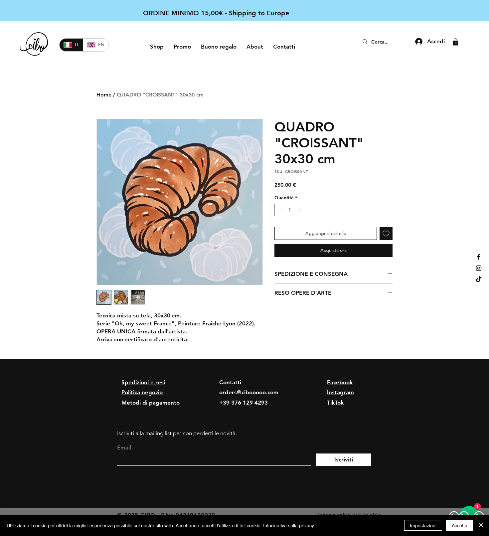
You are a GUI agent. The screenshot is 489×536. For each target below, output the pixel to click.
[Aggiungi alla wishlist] (386, 233)
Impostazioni (423, 525)
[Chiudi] (481, 525)
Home (103, 94)
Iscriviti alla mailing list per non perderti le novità (176, 433)
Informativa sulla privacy (288, 525)
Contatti (230, 382)
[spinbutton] (290, 210)
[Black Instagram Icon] (478, 268)
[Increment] (300, 210)
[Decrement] (279, 210)
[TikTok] (478, 279)
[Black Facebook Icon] (478, 257)
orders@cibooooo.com (248, 392)
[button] (455, 42)
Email (124, 447)
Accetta (459, 525)
